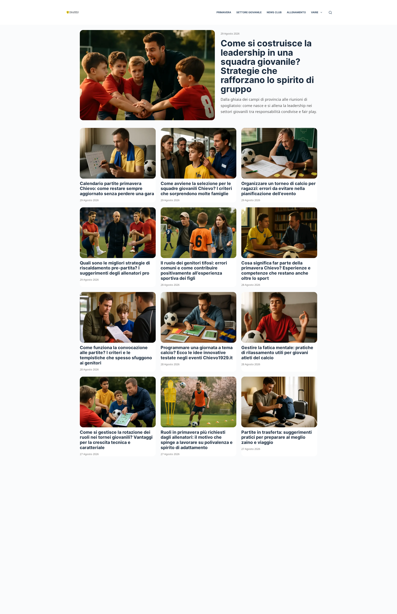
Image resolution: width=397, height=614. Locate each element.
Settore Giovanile (249, 12)
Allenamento (296, 12)
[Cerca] (330, 12)
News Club (274, 12)
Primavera (223, 12)
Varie (314, 12)
